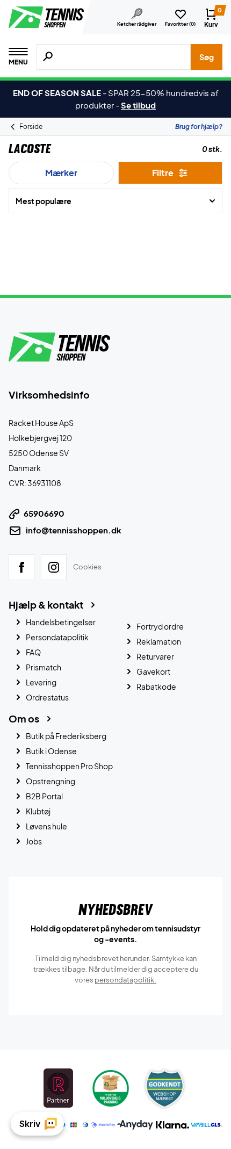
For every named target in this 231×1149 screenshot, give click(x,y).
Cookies (87, 566)
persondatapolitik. (125, 979)
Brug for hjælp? (198, 126)
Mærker (61, 172)
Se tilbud (138, 105)
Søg (206, 57)
